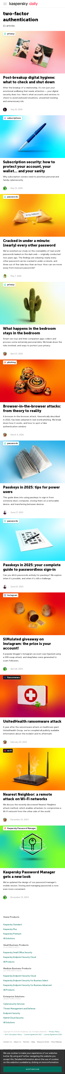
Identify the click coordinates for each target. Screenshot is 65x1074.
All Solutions (9, 938)
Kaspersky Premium (12, 934)
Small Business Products (16, 945)
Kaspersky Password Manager (21, 828)
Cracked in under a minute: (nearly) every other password (29, 243)
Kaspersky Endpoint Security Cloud (19, 957)
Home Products (11, 917)
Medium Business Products (17, 968)
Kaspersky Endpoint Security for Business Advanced (27, 985)
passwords (12, 197)
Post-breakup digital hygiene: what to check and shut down (29, 79)
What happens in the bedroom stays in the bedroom (29, 330)
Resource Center (43, 1042)
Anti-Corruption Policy (13, 1035)
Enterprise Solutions (13, 996)
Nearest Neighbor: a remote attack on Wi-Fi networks (27, 796)
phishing (11, 362)
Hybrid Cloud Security (13, 1018)
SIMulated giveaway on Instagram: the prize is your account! (27, 643)
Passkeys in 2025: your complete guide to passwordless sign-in (32, 567)
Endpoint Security (11, 1013)
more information (50, 1062)
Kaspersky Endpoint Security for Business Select (25, 980)
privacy (10, 34)
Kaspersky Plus (10, 929)
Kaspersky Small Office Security (17, 952)
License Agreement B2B (53, 1035)
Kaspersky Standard (12, 924)
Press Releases (56, 1042)
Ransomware (13, 677)
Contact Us (7, 1042)
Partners (26, 1042)
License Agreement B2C (33, 1035)
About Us (17, 1042)
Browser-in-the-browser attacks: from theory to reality (32, 408)
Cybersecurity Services (14, 1004)
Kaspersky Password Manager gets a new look (29, 874)
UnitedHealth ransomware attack (32, 721)
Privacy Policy (54, 1032)
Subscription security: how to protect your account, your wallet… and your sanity (29, 166)
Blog (33, 1042)
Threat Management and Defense (19, 1008)
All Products (9, 962)
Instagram (12, 595)
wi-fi (9, 750)
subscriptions (14, 118)
